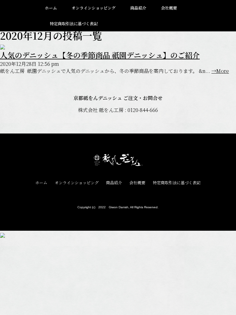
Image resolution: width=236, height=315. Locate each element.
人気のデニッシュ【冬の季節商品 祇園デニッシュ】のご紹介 (100, 55)
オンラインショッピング (94, 8)
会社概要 (169, 8)
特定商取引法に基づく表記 (74, 23)
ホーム (51, 8)
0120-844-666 (143, 110)
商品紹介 (138, 8)
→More (220, 70)
